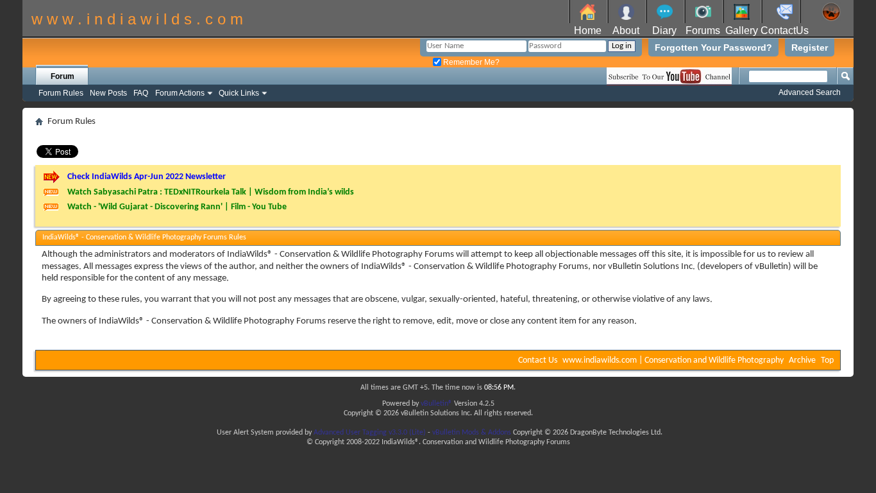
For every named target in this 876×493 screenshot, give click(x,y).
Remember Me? (470, 62)
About (625, 30)
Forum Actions (180, 93)
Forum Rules (60, 93)
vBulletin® (436, 404)
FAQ (140, 93)
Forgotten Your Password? (713, 47)
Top (827, 360)
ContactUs (785, 30)
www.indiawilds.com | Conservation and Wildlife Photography (673, 360)
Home (588, 30)
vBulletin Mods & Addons (471, 433)
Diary (664, 30)
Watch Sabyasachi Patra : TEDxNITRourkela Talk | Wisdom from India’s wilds (210, 192)
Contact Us (537, 360)
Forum (62, 76)
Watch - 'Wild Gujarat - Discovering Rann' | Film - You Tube (177, 207)
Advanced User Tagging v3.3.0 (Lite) (370, 433)
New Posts (108, 93)
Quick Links (239, 93)
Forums (703, 30)
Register (809, 47)
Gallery (741, 30)
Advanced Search (810, 92)
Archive (802, 360)
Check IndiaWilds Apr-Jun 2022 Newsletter (146, 177)
